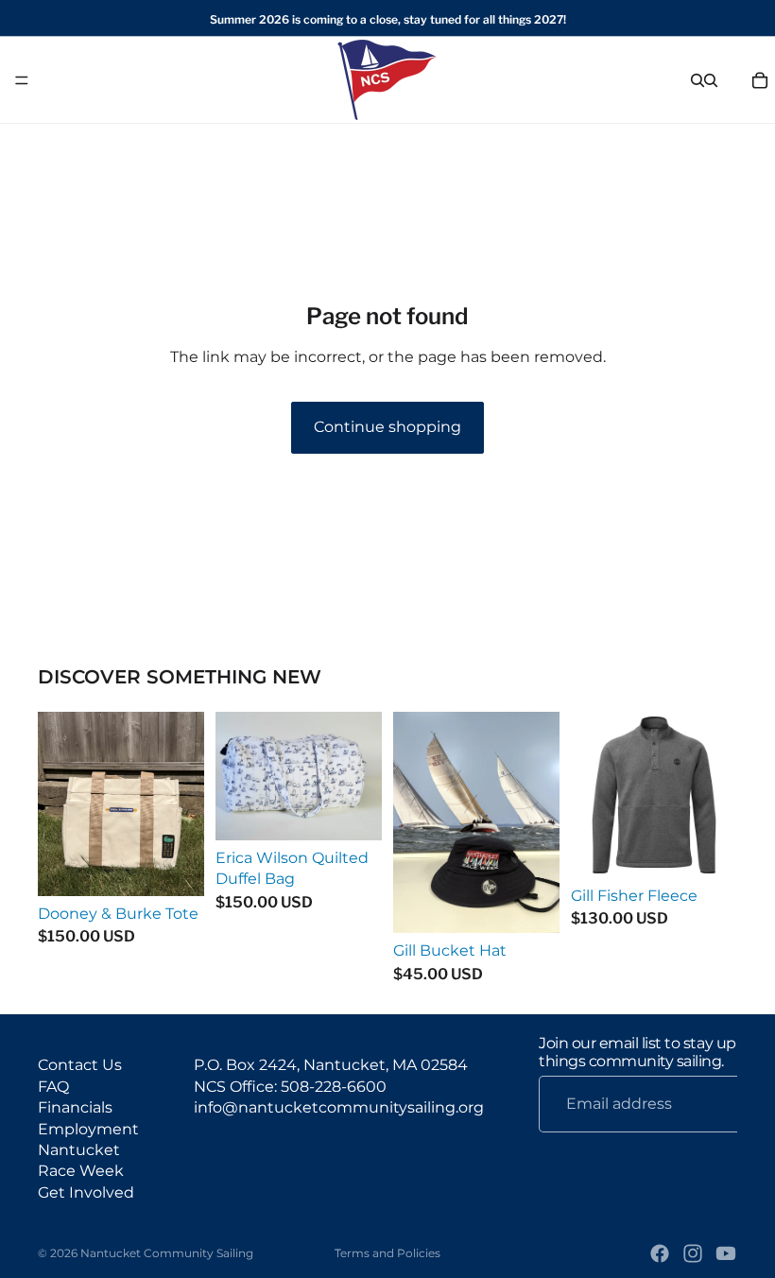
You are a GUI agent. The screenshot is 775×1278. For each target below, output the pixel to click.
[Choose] (530, 904)
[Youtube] (726, 1253)
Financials (75, 1107)
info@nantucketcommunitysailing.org (339, 1107)
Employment (88, 1128)
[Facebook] (659, 1253)
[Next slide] (716, 795)
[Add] (175, 867)
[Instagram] (692, 1253)
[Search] (697, 80)
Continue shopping (387, 427)
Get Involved (86, 1192)
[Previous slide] (591, 795)
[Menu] (21, 80)
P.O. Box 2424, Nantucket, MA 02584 (331, 1065)
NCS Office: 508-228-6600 (290, 1087)
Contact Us (80, 1065)
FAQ (53, 1087)
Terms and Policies (387, 1253)
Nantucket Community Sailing (166, 1253)
